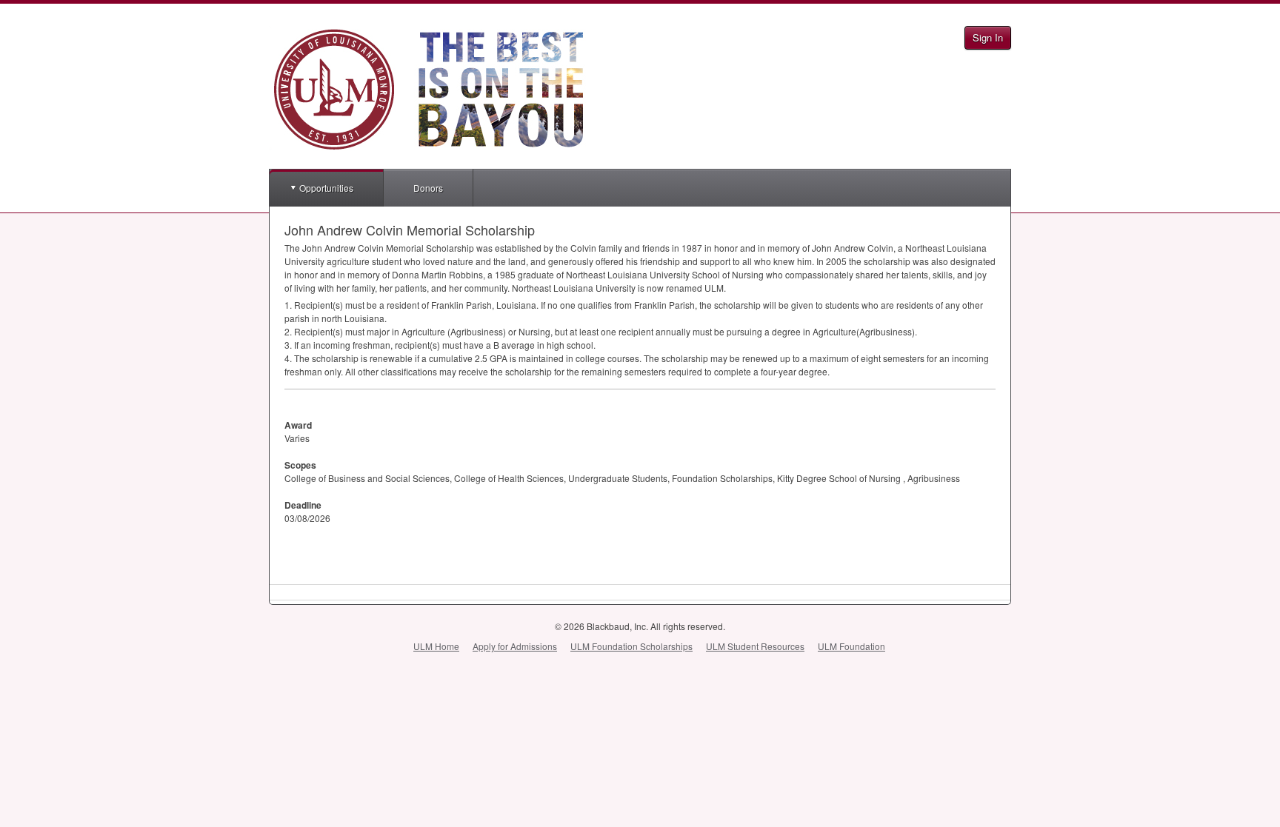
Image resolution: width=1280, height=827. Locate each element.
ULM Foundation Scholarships (631, 646)
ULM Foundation (851, 646)
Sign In (988, 37)
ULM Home (436, 646)
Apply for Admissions (515, 646)
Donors (428, 187)
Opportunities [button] (326, 187)
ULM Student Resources (755, 646)
